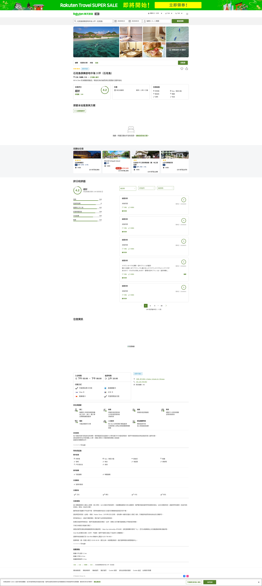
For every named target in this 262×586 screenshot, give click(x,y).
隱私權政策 (97, 582)
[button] (83, 14)
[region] (131, 582)
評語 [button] (91, 63)
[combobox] (93, 21)
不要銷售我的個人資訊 (193, 582)
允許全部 (210, 582)
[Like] (181, 68)
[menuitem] (155, 13)
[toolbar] (128, 21)
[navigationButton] (141, 306)
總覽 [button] (76, 63)
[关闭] (258, 582)
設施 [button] (96, 63)
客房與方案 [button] (84, 63)
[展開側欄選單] (187, 13)
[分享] (187, 69)
